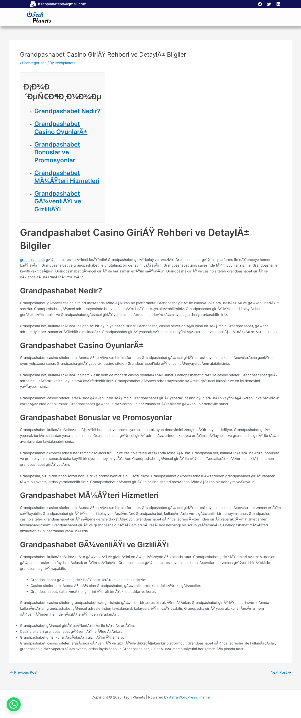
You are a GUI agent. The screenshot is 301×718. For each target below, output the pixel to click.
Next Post (281, 672)
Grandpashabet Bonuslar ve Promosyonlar (57, 152)
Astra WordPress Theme (189, 697)
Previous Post (23, 672)
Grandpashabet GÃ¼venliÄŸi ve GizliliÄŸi (57, 201)
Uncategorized (34, 63)
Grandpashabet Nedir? (67, 111)
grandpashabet (32, 259)
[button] (14, 704)
